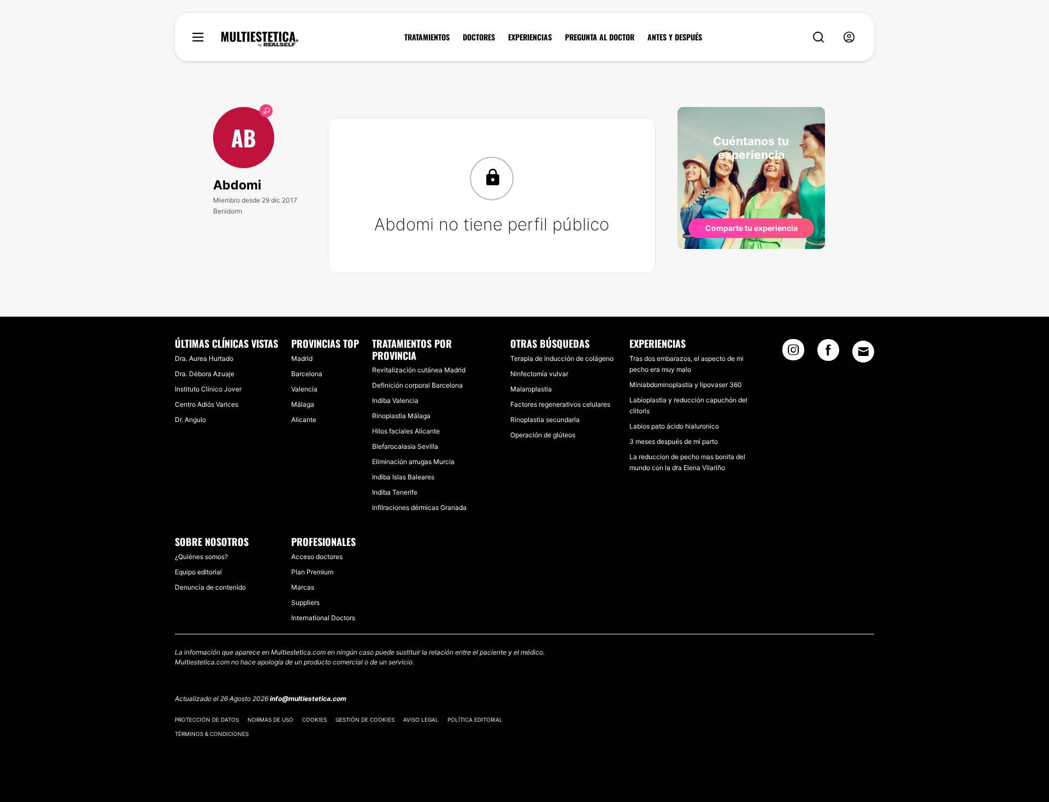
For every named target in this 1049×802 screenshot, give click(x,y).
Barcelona (306, 374)
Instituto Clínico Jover (208, 389)
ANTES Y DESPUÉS (674, 37)
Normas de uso (270, 719)
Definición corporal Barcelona (417, 385)
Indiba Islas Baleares (403, 477)
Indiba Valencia (395, 400)
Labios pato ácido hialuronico (674, 426)
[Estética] (259, 39)
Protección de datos (207, 719)
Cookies (314, 719)
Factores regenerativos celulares (560, 404)
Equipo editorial (198, 572)
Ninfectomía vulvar (539, 374)
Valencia (304, 389)
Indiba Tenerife (394, 492)
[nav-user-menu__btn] (849, 37)
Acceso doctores (317, 557)
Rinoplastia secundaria (545, 419)
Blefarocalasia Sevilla (405, 446)
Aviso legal (421, 719)
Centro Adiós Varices (206, 404)
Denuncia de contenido (210, 587)
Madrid (302, 358)
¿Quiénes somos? (201, 557)
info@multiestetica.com (308, 698)
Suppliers (305, 602)
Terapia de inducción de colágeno (562, 358)
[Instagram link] (793, 353)
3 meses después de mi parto (673, 441)
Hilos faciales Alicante (406, 431)
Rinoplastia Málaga (401, 416)
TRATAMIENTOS (427, 37)
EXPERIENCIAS (530, 37)
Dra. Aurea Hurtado (204, 358)
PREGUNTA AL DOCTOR (599, 37)
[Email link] (863, 352)
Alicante (303, 419)
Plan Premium (312, 572)
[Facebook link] (828, 353)
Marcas (302, 587)
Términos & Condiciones (212, 733)
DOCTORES (479, 37)
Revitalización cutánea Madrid (418, 370)
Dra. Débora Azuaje (204, 374)
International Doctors (323, 618)
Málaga (302, 404)
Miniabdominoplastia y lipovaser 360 (685, 385)
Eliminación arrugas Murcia (413, 462)
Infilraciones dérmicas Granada (419, 507)
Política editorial (475, 719)
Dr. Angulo (190, 419)
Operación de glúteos (542, 435)
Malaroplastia (531, 389)
